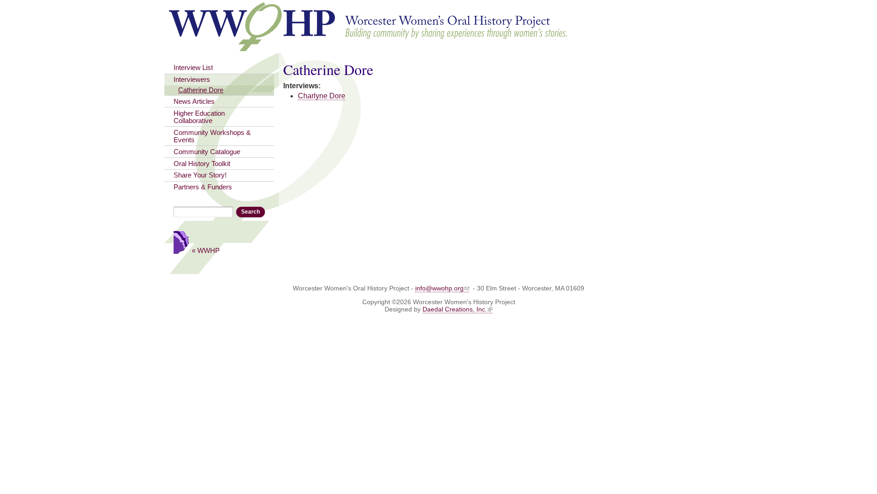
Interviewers (192, 79)
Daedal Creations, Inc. (455, 309)
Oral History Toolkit (202, 163)
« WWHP (206, 250)
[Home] (369, 47)
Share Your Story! (200, 175)
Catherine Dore (200, 90)
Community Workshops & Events (212, 136)
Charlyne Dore (321, 96)
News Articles (194, 101)
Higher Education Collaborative (199, 117)
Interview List (193, 67)
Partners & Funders (203, 187)
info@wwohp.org (439, 288)
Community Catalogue (207, 152)
